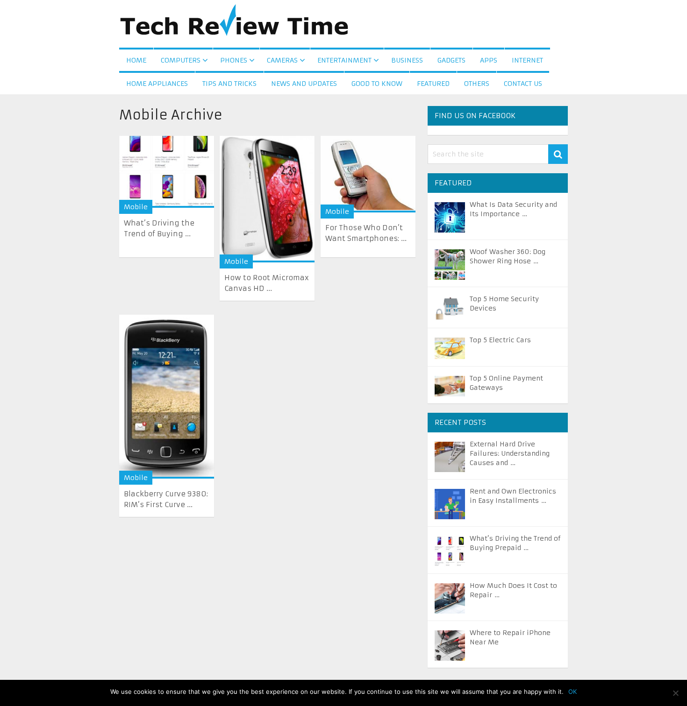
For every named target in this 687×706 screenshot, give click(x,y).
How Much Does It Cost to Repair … (513, 590)
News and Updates (304, 83)
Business (407, 60)
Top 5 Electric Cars (500, 340)
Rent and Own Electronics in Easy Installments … (513, 496)
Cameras (282, 60)
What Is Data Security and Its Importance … (513, 209)
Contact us (523, 83)
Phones (233, 60)
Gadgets (451, 60)
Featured (433, 83)
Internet (527, 60)
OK (572, 691)
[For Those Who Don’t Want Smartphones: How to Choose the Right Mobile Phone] (368, 174)
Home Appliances (157, 83)
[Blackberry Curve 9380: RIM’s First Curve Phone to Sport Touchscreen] (166, 397)
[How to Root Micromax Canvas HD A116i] (267, 199)
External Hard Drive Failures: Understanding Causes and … (510, 453)
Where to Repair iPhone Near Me (510, 637)
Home (136, 60)
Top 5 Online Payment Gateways (506, 383)
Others (476, 83)
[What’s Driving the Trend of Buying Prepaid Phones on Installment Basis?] (166, 172)
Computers (180, 60)
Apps (488, 60)
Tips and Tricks (229, 83)
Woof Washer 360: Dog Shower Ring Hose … (507, 256)
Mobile (136, 207)
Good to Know (376, 83)
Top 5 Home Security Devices (504, 303)
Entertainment (344, 60)
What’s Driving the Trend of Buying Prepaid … (515, 543)
